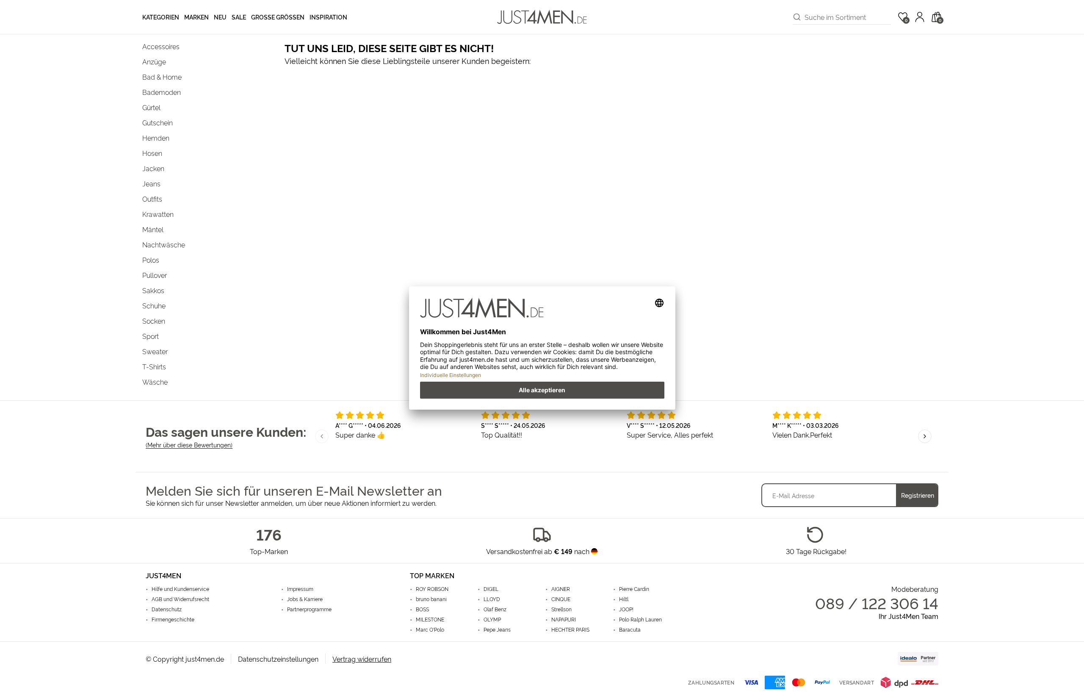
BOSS (422, 609)
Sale (239, 17)
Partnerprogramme (309, 609)
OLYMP (492, 619)
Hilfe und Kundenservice (180, 588)
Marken (196, 17)
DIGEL (491, 588)
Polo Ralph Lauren (640, 619)
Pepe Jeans (497, 629)
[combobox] (848, 16)
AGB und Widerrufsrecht (180, 599)
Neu (220, 17)
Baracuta (630, 629)
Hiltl (623, 599)
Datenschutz (167, 609)
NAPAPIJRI (563, 619)
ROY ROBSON (432, 588)
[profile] (920, 17)
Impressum (300, 588)
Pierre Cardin (634, 588)
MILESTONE (430, 619)
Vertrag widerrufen (361, 658)
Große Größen (277, 17)
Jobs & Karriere (305, 599)
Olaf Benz (495, 609)
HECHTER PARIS (570, 629)
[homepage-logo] (542, 17)
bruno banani (431, 599)
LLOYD (492, 599)
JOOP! (626, 609)
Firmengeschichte (173, 619)
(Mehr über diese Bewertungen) (189, 445)
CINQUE (560, 599)
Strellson (561, 609)
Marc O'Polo (430, 629)
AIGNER (560, 588)
